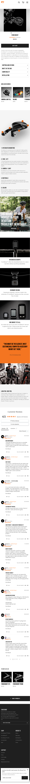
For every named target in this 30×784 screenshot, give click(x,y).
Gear (2, 742)
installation (5, 75)
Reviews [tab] (3, 428)
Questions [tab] (13, 428)
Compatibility (6, 72)
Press (17, 742)
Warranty (18, 735)
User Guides (3, 757)
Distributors (18, 737)
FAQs (2, 754)
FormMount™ (4, 735)
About (17, 733)
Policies (3, 759)
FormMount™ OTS (5, 737)
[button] (25, 452)
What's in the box (7, 69)
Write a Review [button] (15, 420)
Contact (3, 752)
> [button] (19, 659)
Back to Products (16, 698)
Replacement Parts (5, 761)
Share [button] (8, 452)
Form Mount (8, 448)
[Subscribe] (27, 723)
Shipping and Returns (8, 65)
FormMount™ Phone (5, 733)
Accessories (4, 740)
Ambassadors (19, 740)
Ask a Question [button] (15, 424)
